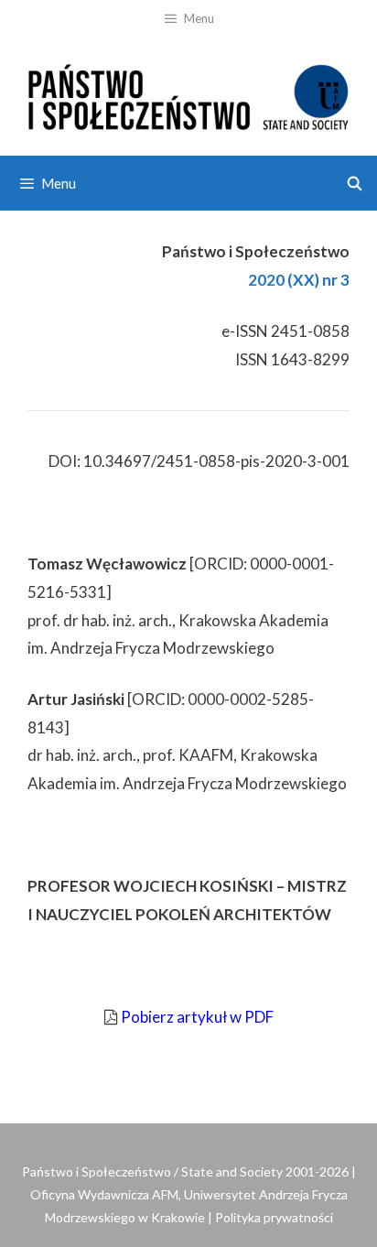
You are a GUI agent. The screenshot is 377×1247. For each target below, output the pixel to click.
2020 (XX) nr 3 (299, 279)
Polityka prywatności (274, 1217)
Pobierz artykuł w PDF (197, 1016)
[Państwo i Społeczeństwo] (188, 93)
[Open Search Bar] (354, 183)
